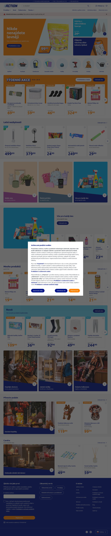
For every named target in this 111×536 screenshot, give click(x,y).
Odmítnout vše (61, 290)
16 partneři (40, 263)
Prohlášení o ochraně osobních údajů (46, 284)
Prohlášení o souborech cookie (40, 271)
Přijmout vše (74, 290)
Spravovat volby (38, 290)
